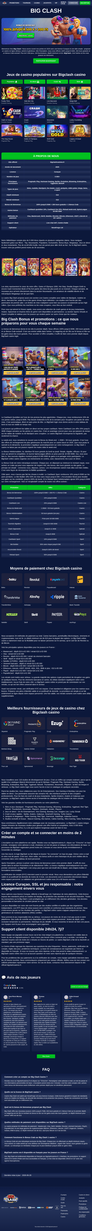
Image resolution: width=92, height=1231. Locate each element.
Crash (56, 81)
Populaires (10, 81)
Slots (78, 81)
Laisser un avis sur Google (79, 986)
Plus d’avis (46, 1056)
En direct (33, 81)
